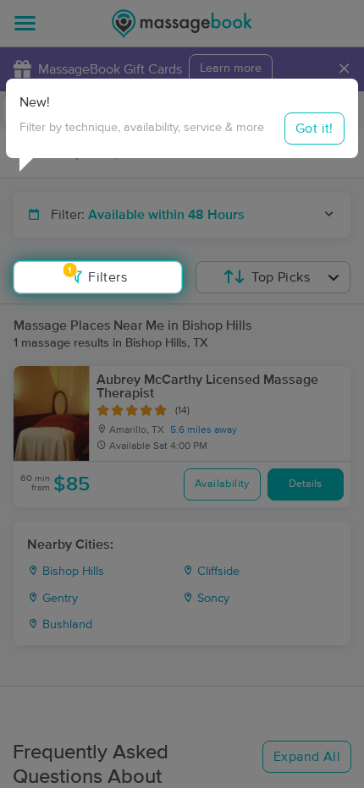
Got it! (314, 128)
